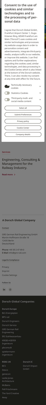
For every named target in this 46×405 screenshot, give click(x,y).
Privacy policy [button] (23, 121)
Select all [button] (23, 108)
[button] (39, 86)
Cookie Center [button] (23, 128)
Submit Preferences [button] (23, 114)
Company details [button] (23, 134)
